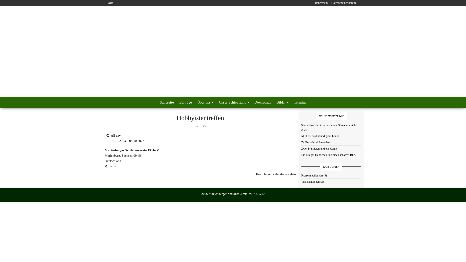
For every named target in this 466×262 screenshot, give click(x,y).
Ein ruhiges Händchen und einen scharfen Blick (328, 154)
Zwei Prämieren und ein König (319, 148)
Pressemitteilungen (312, 175)
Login (109, 2)
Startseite (167, 102)
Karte (110, 166)
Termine (300, 102)
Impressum (321, 2)
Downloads (262, 102)
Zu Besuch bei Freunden (315, 142)
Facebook (310, 3)
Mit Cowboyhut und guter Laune (320, 136)
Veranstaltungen (310, 181)
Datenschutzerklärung (343, 2)
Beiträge (185, 102)
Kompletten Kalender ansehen (276, 174)
